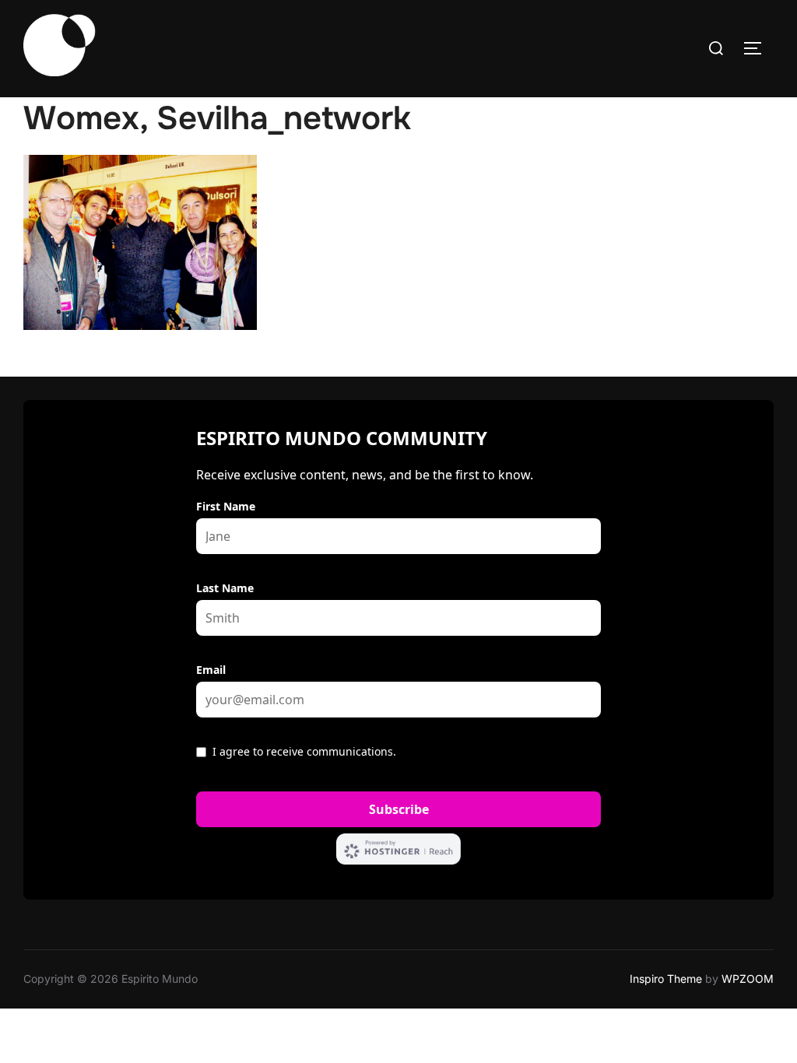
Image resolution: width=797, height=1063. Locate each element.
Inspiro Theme (666, 978)
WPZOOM (748, 978)
